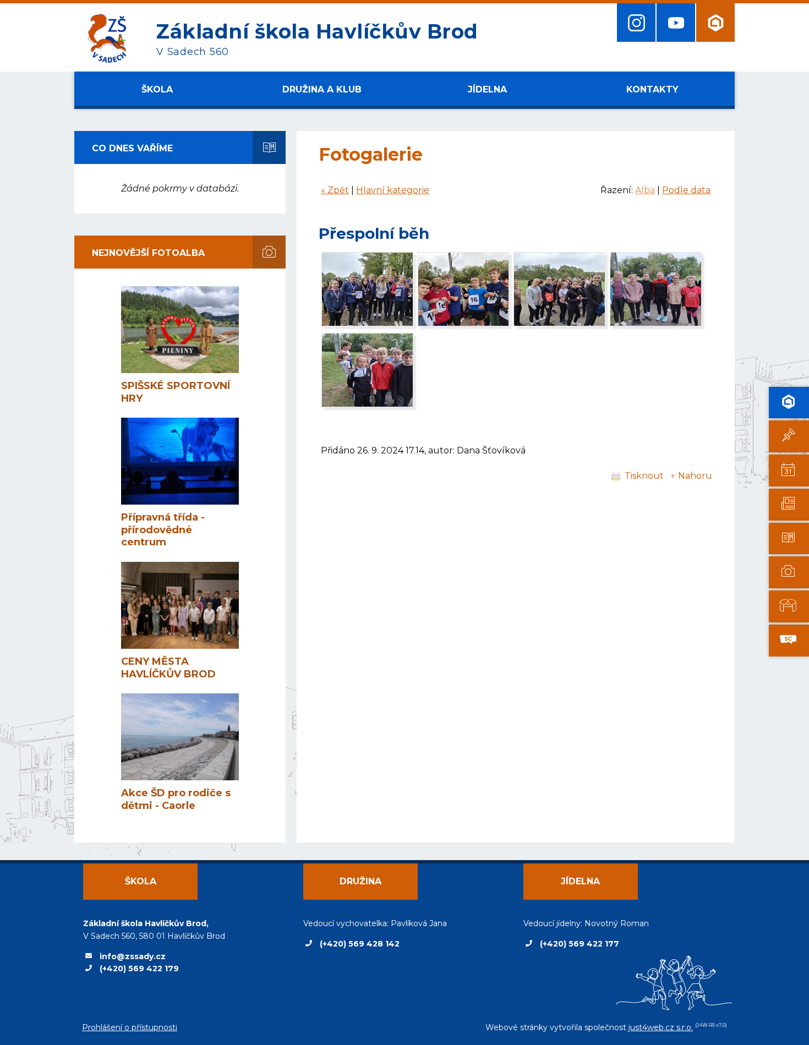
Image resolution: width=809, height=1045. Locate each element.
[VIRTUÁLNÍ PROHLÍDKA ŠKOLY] (789, 606)
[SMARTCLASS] (789, 640)
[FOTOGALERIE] (789, 572)
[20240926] (367, 323)
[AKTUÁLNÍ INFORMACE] (789, 470)
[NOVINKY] (789, 436)
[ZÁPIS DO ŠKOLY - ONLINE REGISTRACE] (789, 403)
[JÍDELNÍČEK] (789, 539)
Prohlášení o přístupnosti (129, 1027)
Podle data (686, 190)
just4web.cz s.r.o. (660, 1027)
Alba (645, 190)
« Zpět (335, 190)
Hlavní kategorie (392, 190)
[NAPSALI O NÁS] (789, 505)
